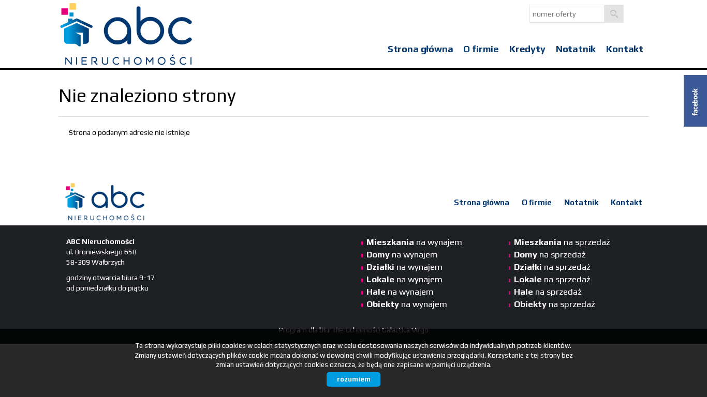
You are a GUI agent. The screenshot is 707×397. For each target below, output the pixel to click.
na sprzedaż (562, 242)
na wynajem (414, 242)
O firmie (481, 48)
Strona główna (420, 48)
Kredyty (527, 48)
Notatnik (576, 48)
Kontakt (624, 48)
